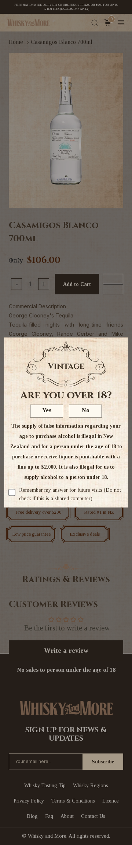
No (85, 410)
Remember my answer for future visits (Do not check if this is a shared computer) (70, 494)
